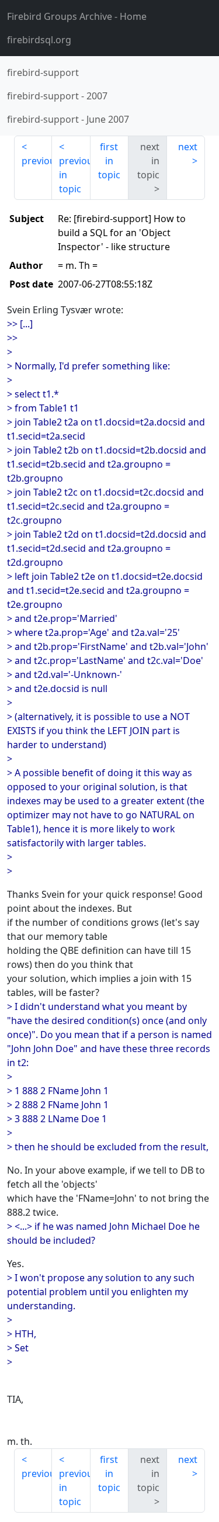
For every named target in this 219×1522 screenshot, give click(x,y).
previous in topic (74, 174)
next (187, 146)
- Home (77, 16)
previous (37, 160)
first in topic (109, 160)
